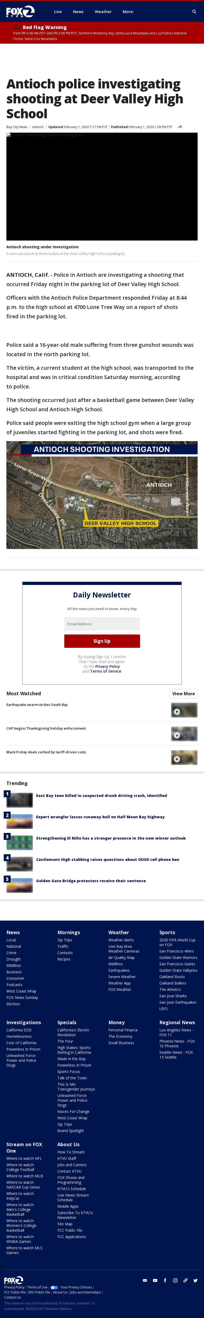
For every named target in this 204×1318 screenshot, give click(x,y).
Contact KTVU (69, 1171)
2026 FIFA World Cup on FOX (177, 942)
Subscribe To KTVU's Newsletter (75, 1215)
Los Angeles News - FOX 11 (176, 1032)
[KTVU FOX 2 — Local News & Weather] (23, 11)
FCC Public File (69, 1230)
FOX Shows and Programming (70, 1180)
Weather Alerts (121, 939)
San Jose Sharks (173, 995)
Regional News (177, 1022)
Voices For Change (73, 1111)
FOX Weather (119, 989)
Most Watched (23, 693)
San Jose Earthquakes (178, 1002)
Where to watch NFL (24, 1158)
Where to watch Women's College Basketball (21, 1225)
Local (11, 939)
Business (14, 971)
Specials (66, 1022)
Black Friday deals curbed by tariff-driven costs (46, 752)
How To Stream (71, 1151)
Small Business (121, 1042)
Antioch (38, 127)
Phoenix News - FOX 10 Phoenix (177, 1043)
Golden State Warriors (178, 957)
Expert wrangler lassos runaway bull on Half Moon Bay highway (100, 816)
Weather (118, 932)
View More (183, 694)
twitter (195, 1280)
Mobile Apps (68, 1206)
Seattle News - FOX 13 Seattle (176, 1055)
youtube (155, 1280)
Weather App (119, 983)
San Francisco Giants (177, 963)
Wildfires (13, 965)
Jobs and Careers (72, 1164)
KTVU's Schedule (71, 1188)
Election (13, 1003)
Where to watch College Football (20, 1167)
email (145, 1280)
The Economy (120, 1036)
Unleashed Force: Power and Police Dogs (21, 1060)
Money (116, 1022)
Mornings (68, 932)
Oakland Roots (172, 976)
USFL (163, 1008)
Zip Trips (64, 939)
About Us (68, 1144)
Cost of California (21, 1042)
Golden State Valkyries (178, 970)
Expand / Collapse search (194, 11)
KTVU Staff (66, 1158)
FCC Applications (71, 1236)
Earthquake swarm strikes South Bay (37, 704)
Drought (13, 959)
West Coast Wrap (21, 991)
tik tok (185, 1280)
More (128, 11)
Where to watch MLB (24, 1175)
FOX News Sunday (22, 997)
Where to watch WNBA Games (20, 1239)
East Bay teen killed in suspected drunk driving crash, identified (101, 795)
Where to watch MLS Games (24, 1250)
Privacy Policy (107, 666)
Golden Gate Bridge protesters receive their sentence (91, 880)
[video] (184, 710)
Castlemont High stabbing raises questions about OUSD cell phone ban (107, 859)
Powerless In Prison (23, 1049)
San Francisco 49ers (176, 951)
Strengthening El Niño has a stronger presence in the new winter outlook (111, 838)
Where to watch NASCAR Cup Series (23, 1185)
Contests (65, 952)
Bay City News (16, 127)
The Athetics (170, 989)
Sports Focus (68, 1071)
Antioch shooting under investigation (42, 246)
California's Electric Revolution (73, 1032)
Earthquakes (119, 970)
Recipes (64, 959)
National (13, 946)
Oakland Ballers (172, 983)
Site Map (65, 1223)
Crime (11, 952)
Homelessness (19, 1036)
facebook (165, 1280)
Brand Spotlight (70, 1130)
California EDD (19, 1029)
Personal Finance (123, 1029)
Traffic (63, 946)
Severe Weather (122, 976)
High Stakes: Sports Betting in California (74, 1050)
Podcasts (14, 984)
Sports (167, 932)
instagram (175, 1280)
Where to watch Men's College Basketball (20, 1209)
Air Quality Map (121, 957)
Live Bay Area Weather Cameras (123, 949)
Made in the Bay (71, 1058)
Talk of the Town (72, 1077)
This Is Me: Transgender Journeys (76, 1087)
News (13, 932)
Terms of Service (105, 671)
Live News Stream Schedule (73, 1197)
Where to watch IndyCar (20, 1196)
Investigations (23, 1022)
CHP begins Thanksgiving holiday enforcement (46, 728)
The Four (65, 1041)
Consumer (15, 978)
